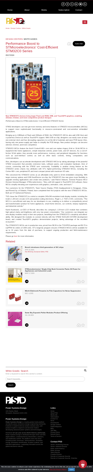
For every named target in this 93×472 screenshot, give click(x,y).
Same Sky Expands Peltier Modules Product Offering (46, 313)
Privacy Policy (55, 432)
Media (44, 10)
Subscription (64, 10)
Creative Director (56, 454)
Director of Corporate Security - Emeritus (64, 458)
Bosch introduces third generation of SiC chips (44, 247)
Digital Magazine (56, 426)
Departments (55, 423)
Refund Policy (55, 434)
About (26, 10)
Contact (78, 10)
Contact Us (54, 419)
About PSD (54, 413)
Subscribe (79, 44)
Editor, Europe (55, 450)
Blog (52, 428)
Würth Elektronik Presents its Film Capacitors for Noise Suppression (53, 291)
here (15, 236)
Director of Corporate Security (60, 456)
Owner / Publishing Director (60, 444)
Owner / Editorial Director (59, 446)
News (52, 421)
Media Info (54, 415)
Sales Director (55, 452)
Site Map (53, 430)
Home (10, 10)
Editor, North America (57, 448)
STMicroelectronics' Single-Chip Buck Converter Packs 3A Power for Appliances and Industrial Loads (52, 270)
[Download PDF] (69, 44)
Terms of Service (56, 436)
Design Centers (16, 28)
